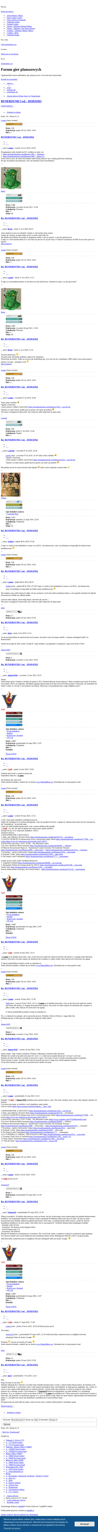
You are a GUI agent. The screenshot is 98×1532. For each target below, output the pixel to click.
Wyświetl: (7, 1420)
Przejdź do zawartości (9, 79)
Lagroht (4, 418)
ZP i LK (10, 738)
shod (3, 608)
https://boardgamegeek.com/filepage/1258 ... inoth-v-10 (50, 1137)
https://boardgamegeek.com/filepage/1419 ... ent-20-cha (49, 407)
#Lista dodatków (13, 731)
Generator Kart (12, 514)
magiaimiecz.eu (7, 64)
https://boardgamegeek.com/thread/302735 (46, 1113)
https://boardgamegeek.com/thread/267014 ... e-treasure (66, 850)
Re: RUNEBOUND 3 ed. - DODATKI (19, 218)
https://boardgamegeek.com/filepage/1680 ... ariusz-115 (23, 156)
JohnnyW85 (5, 650)
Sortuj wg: (30, 1420)
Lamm (3, 120)
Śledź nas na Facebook (9, 54)
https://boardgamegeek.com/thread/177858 (72, 1115)
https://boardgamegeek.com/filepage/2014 (49, 1128)
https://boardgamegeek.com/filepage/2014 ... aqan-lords (54, 852)
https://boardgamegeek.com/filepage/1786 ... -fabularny (23, 154)
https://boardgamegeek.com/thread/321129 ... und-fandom (63, 869)
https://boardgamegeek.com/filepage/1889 (16, 1126)
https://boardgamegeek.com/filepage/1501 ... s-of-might (31, 867)
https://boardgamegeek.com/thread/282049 (46, 1121)
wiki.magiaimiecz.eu (8, 44)
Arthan (3, 498)
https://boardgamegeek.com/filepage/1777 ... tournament (47, 856)
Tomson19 (5, 1185)
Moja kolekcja (6, 244)
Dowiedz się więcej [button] (12, 1528)
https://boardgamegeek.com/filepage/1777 (41, 1132)
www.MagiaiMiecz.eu (44, 782)
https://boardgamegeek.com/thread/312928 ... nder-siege (42, 854)
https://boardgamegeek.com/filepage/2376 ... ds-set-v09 (36, 1141)
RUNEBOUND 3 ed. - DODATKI (21, 101)
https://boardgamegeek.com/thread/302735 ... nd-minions (51, 837)
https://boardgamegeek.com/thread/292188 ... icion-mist (61, 865)
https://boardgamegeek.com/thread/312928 (37, 1130)
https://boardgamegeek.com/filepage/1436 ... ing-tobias (43, 1139)
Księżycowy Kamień (15, 735)
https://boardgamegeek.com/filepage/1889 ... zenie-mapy (22, 850)
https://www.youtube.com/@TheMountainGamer (67, 1119)
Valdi (3, 709)
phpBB (21, 1506)
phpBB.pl (30, 1510)
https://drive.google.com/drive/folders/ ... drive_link (31, 1106)
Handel (9, 733)
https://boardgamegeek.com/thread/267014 (62, 1126)
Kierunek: (45, 1420)
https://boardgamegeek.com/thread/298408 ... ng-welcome (40, 863)
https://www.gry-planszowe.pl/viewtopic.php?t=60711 (26, 841)
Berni (3, 191)
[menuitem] (8, 88)
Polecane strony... (7, 12)
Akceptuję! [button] (84, 1524)
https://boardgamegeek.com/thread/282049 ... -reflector (50, 846)
